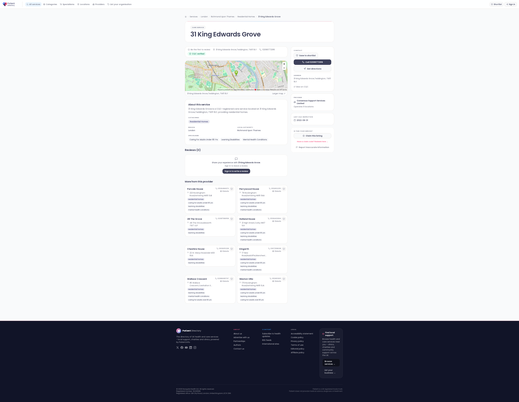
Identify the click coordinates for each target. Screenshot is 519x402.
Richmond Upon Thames (222, 16)
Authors (237, 345)
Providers (99, 4)
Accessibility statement (302, 333)
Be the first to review (200, 49)
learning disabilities (230, 139)
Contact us (239, 348)
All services (34, 4)
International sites (270, 344)
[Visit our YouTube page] (186, 347)
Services (194, 16)
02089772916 (268, 49)
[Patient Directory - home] (12, 4)
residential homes (199, 121)
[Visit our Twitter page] (177, 347)
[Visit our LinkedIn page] (190, 347)
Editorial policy (297, 348)
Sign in (512, 4)
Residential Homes (246, 16)
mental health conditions (255, 139)
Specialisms (68, 4)
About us (238, 333)
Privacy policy (297, 341)
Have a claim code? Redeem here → (312, 141)
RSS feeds (266, 340)
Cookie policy (297, 337)
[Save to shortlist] (231, 189)
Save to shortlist (307, 55)
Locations (85, 4)
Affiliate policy (297, 352)
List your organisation (121, 4)
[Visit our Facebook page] (182, 347)
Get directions (314, 68)
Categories (51, 4)
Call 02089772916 (314, 62)
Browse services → (330, 362)
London (204, 16)
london (191, 130)
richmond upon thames (249, 130)
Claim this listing (314, 135)
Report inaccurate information (314, 147)
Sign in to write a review (236, 171)
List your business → (330, 371)
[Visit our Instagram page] (195, 347)
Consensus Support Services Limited (311, 102)
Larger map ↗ (278, 93)
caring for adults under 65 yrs (204, 139)
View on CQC (302, 86)
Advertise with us (241, 337)
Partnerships (239, 341)
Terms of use (297, 345)
